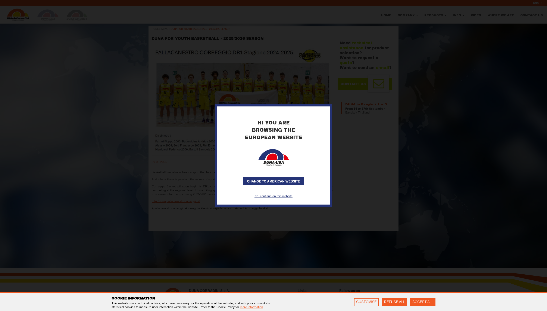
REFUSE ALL (394, 302)
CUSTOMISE (366, 302)
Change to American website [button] (273, 181)
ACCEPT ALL (423, 302)
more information (251, 307)
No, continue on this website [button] (273, 196)
